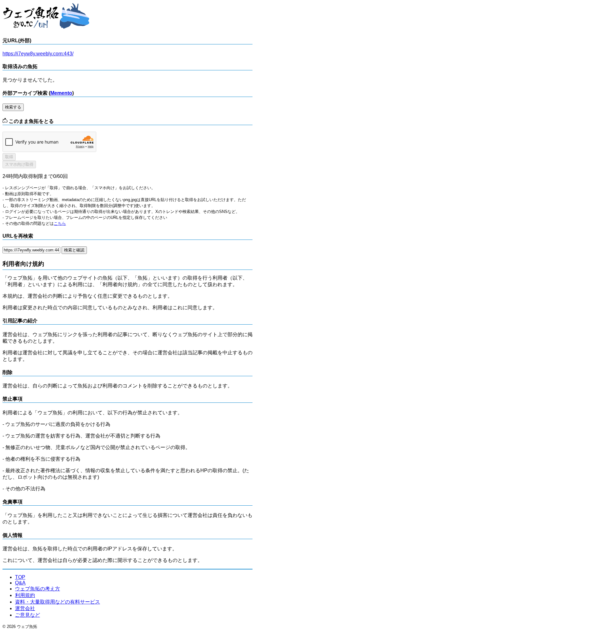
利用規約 (25, 595)
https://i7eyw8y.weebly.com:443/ (37, 53)
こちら (60, 223)
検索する (13, 107)
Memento (61, 93)
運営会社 (25, 608)
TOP (20, 577)
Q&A (20, 582)
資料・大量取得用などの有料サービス (57, 601)
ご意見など (27, 615)
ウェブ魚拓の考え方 (37, 588)
